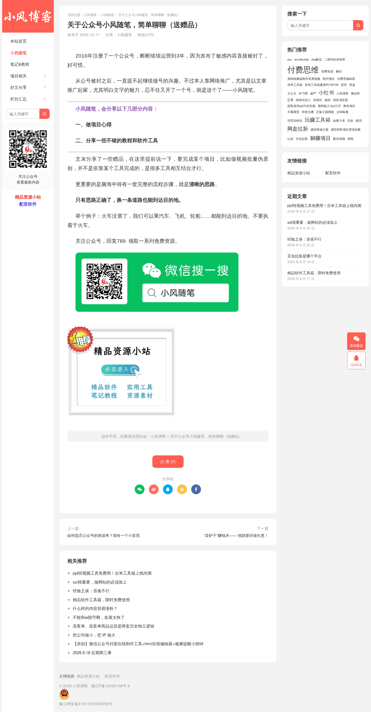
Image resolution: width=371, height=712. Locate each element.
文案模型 (293, 112)
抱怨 (328, 100)
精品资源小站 (298, 172)
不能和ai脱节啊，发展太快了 (99, 617)
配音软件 (333, 172)
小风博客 (28, 16)
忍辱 (290, 100)
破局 (359, 120)
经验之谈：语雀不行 (91, 590)
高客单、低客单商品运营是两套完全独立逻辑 (113, 626)
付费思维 (303, 69)
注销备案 (342, 112)
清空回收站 (294, 120)
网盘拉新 (297, 128)
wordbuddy (301, 59)
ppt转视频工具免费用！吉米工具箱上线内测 (112, 573)
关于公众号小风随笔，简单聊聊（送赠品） (206, 436)
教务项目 (349, 106)
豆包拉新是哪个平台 (304, 256)
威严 (313, 93)
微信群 (355, 93)
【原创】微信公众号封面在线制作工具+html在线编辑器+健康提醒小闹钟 (138, 643)
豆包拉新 (302, 139)
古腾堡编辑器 (346, 79)
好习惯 (303, 93)
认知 (290, 139)
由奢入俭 (339, 120)
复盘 (352, 85)
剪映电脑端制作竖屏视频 (303, 79)
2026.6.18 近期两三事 (92, 652)
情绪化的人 (303, 100)
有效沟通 (308, 112)
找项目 (317, 100)
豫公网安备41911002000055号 (85, 703)
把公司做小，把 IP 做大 (94, 635)
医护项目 (329, 79)
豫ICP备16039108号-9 (110, 685)
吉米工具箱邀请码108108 (321, 85)
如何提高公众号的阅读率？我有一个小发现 (103, 535)
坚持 (344, 85)
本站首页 (18, 41)
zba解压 (316, 59)
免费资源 (327, 71)
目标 (350, 120)
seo (289, 59)
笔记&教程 (19, 64)
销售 (351, 139)
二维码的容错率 (334, 59)
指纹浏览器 (340, 100)
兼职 (339, 71)
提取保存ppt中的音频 (301, 106)
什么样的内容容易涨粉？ (95, 608)
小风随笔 (18, 53)
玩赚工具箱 (318, 119)
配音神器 (339, 139)
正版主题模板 (325, 112)
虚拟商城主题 (319, 129)
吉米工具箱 (294, 85)
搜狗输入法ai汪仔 (329, 106)
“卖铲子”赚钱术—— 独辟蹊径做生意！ (236, 535)
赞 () (168, 461)
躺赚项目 (320, 137)
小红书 (326, 92)
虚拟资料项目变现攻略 (346, 129)
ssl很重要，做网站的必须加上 (100, 582)
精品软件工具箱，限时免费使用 (101, 599)
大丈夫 (291, 93)
